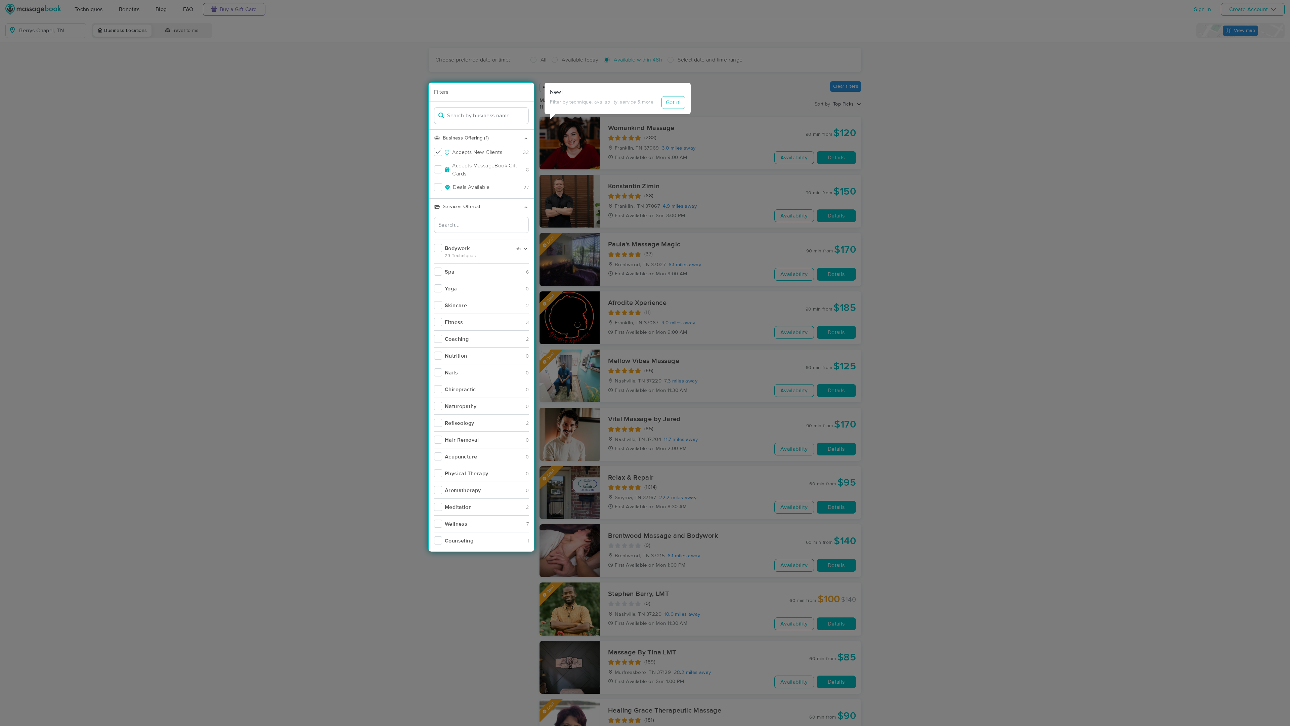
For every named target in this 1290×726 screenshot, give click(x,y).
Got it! (673, 102)
